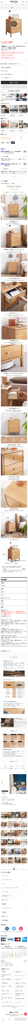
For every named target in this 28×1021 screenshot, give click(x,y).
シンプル (3, 55)
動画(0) (12, 142)
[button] (1, 110)
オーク (18, 52)
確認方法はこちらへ (6, 616)
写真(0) (7, 142)
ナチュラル (9, 55)
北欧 (22, 52)
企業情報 (3, 1006)
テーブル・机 (3, 4)
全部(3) (3, 142)
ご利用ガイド (14, 1007)
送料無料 (3, 52)
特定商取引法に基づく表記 (11, 1006)
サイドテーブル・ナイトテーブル (13, 4)
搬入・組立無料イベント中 (7, 58)
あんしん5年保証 (11, 52)
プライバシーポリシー (21, 1006)
